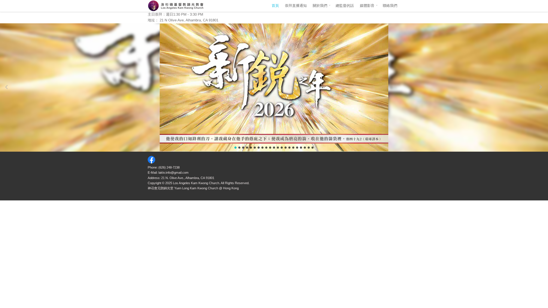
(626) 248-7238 (169, 167)
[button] (7, 87)
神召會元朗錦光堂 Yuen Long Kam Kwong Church (183, 188)
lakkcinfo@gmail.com (173, 172)
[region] (274, 87)
